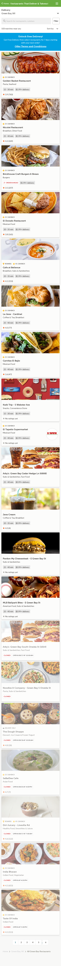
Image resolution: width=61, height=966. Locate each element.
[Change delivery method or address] (58, 12)
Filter (56, 21)
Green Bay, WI (17, 951)
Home (5, 951)
